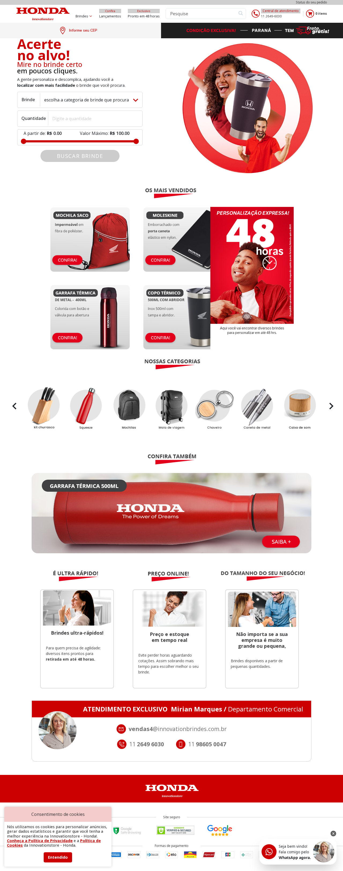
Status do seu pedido (311, 2)
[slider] (23, 141)
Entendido (58, 857)
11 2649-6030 (271, 16)
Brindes (82, 16)
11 (207, 744)
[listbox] (171, 409)
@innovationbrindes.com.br (178, 729)
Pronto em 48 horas (144, 16)
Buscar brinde (80, 156)
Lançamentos (110, 16)
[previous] (13, 406)
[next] (330, 406)
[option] (171, 409)
